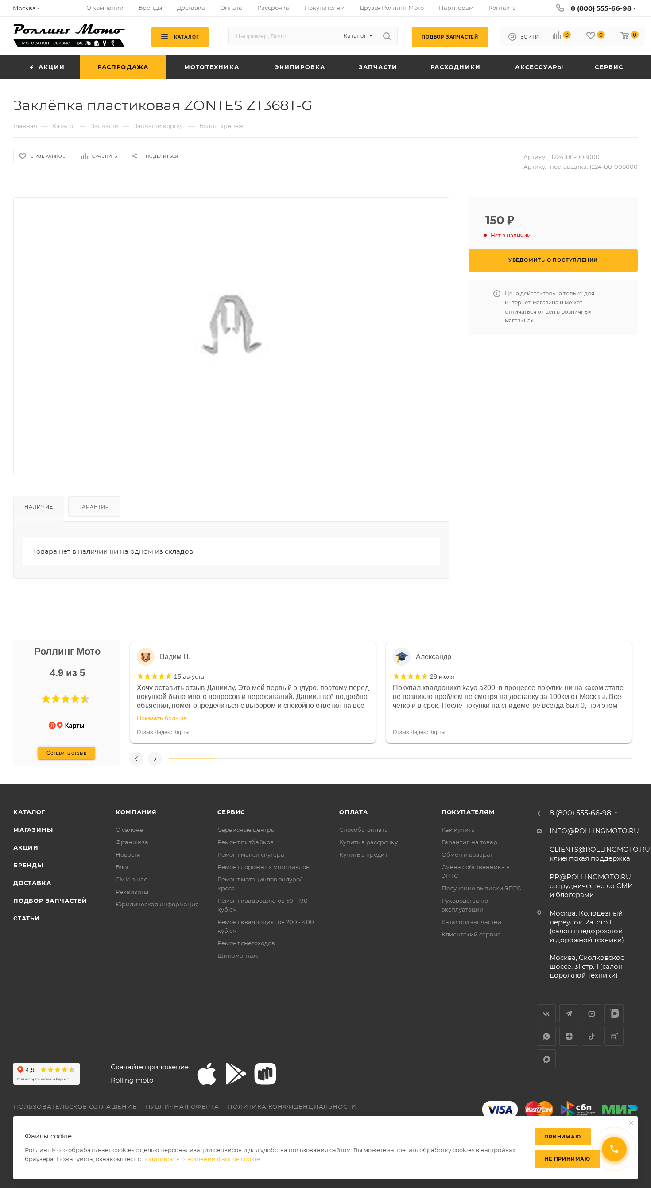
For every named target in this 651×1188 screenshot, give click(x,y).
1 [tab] (192, 758)
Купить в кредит (363, 854)
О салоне (129, 829)
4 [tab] (331, 758)
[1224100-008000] (231, 329)
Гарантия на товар (469, 842)
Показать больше (162, 718)
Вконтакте (546, 1013)
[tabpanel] (253, 692)
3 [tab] (284, 758)
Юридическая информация (157, 904)
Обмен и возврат (467, 854)
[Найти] (387, 36)
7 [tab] (470, 758)
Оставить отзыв (66, 753)
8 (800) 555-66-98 (601, 8)
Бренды (28, 865)
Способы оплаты (364, 829)
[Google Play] (236, 1074)
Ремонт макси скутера (250, 854)
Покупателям (468, 811)
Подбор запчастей (50, 900)
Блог (122, 866)
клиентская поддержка (600, 853)
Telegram (568, 1013)
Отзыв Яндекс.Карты (163, 732)
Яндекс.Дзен (568, 1036)
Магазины (33, 829)
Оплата (353, 811)
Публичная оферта (182, 1106)
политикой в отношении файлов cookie (201, 1158)
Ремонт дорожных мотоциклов (263, 866)
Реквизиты (132, 891)
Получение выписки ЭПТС (481, 888)
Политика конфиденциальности (292, 1106)
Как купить (458, 829)
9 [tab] (563, 758)
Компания (136, 811)
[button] (46, 699)
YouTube (591, 1013)
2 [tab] (238, 758)
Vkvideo (614, 1013)
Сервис (231, 811)
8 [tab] (516, 758)
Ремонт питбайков (245, 842)
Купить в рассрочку (368, 842)
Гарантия (94, 507)
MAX (546, 1058)
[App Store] (207, 1074)
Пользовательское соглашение (75, 1106)
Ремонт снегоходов (246, 943)
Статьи (26, 918)
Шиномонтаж (237, 955)
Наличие (38, 507)
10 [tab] (609, 758)
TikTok (591, 1036)
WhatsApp (546, 1036)
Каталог (29, 811)
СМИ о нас (131, 879)
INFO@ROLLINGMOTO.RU (594, 831)
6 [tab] (423, 758)
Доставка (32, 882)
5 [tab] (377, 758)
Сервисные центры (246, 829)
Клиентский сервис (471, 934)
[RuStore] (265, 1074)
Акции (26, 847)
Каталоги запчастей (471, 921)
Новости (128, 854)
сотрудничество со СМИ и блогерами (591, 886)
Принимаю (562, 1137)
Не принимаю (567, 1159)
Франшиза (132, 842)
